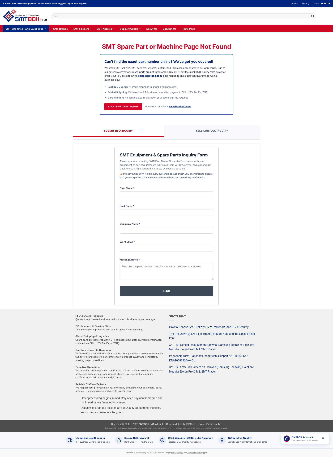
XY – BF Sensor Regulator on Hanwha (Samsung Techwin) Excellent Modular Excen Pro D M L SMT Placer (211, 347)
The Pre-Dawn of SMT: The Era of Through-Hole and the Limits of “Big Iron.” (212, 336)
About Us (151, 28)
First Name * (127, 188)
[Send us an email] (325, 3)
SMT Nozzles (104, 28)
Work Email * (127, 241)
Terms (316, 3)
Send (166, 291)
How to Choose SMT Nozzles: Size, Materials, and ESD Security (209, 327)
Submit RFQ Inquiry (118, 130)
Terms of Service (194, 453)
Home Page (188, 28)
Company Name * (130, 224)
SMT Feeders (81, 28)
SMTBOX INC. (147, 424)
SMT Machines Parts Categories (24, 28)
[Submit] (313, 16)
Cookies (294, 3)
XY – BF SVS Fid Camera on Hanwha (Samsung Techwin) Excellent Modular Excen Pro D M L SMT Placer (211, 369)
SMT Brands (60, 28)
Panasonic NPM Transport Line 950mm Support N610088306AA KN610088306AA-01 (208, 358)
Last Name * (127, 206)
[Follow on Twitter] (322, 3)
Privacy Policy (177, 453)
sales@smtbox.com (150, 75)
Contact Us (169, 28)
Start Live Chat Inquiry (123, 106)
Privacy (305, 3)
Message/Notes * (130, 259)
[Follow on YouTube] (329, 3)
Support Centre (129, 28)
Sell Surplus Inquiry (212, 130)
